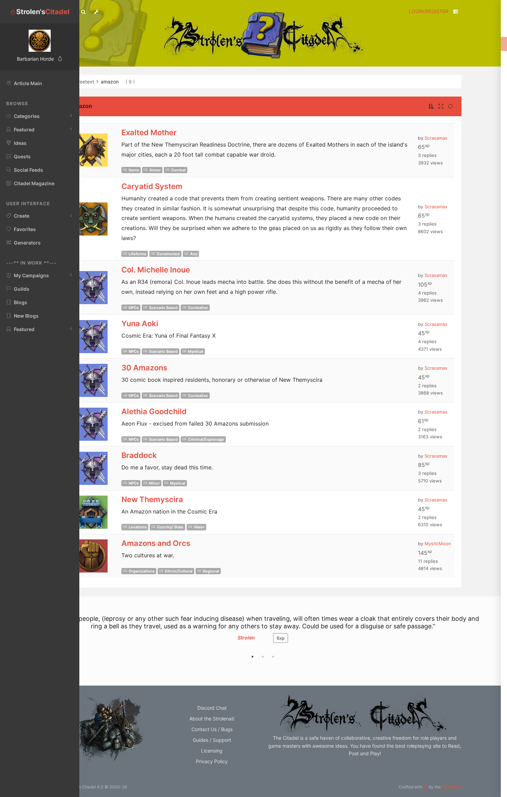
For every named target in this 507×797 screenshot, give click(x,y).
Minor (154, 483)
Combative (198, 307)
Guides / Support (212, 740)
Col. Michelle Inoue (155, 269)
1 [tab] (252, 656)
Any (193, 253)
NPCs (134, 307)
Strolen (246, 637)
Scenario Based (163, 307)
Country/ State (170, 527)
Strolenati (451, 786)
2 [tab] (262, 656)
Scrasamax (436, 138)
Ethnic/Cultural (178, 571)
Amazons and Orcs (155, 543)
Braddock (139, 455)
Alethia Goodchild (154, 411)
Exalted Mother (149, 132)
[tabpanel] (263, 632)
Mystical (195, 351)
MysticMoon (438, 543)
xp (281, 638)
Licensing (211, 751)
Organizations (142, 571)
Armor (155, 170)
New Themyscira (152, 499)
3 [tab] (273, 656)
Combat (178, 170)
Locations (138, 527)
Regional (211, 571)
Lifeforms (137, 253)
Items (134, 170)
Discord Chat (212, 708)
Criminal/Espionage (206, 439)
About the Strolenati (211, 718)
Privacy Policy (212, 761)
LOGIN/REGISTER (428, 11)
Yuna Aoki (139, 323)
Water (199, 527)
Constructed (168, 253)
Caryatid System (151, 186)
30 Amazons (144, 367)
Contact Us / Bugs (211, 729)
